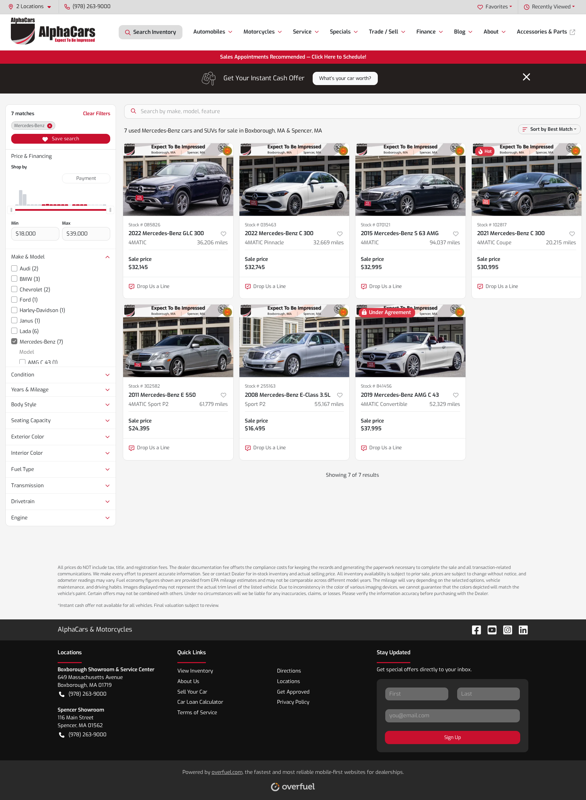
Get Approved (293, 692)
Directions (289, 671)
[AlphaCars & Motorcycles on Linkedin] (520, 629)
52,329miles (444, 404)
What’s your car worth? (345, 78)
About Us (188, 681)
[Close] (526, 76)
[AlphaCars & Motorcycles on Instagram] (505, 629)
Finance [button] (426, 31)
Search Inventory (154, 32)
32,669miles (328, 242)
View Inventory (195, 671)
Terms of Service (197, 712)
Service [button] (302, 31)
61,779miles (213, 404)
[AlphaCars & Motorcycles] (54, 32)
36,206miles (212, 242)
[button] (32, 6)
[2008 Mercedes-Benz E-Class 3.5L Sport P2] (294, 341)
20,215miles (561, 242)
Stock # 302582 (144, 386)
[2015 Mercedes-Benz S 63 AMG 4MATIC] (410, 179)
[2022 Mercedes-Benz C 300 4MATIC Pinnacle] (294, 179)
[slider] (11, 210)
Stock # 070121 (375, 225)
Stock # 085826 (144, 225)
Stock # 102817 (492, 225)
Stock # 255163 (260, 386)
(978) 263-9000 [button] (92, 6)
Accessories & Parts (542, 31)
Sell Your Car (192, 692)
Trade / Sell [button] (383, 31)
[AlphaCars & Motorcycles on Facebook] (474, 629)
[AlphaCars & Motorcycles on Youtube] (489, 629)
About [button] (491, 31)
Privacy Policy (293, 702)
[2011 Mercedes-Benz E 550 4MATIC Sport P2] (178, 341)
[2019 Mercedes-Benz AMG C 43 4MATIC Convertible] (410, 341)
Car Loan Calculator (200, 702)
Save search (65, 139)
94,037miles (445, 242)
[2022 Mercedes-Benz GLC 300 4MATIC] (178, 179)
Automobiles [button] (209, 31)
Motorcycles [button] (259, 31)
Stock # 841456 (376, 386)
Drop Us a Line (153, 286)
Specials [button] (340, 31)
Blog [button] (459, 31)
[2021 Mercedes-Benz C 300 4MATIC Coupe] (527, 179)
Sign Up (452, 737)
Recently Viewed (551, 6)
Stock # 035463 (260, 225)
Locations (288, 681)
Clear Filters (96, 113)
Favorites (497, 6)
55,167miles (329, 404)
